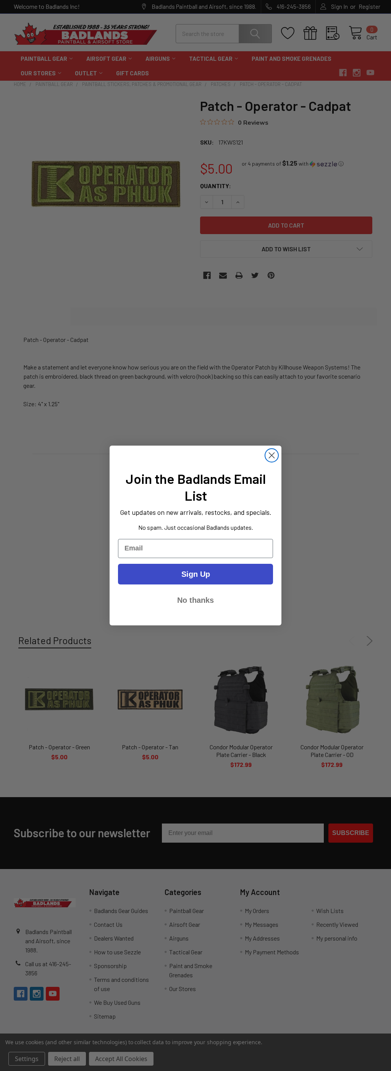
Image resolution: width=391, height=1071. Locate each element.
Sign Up (195, 574)
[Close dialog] (271, 455)
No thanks (195, 600)
